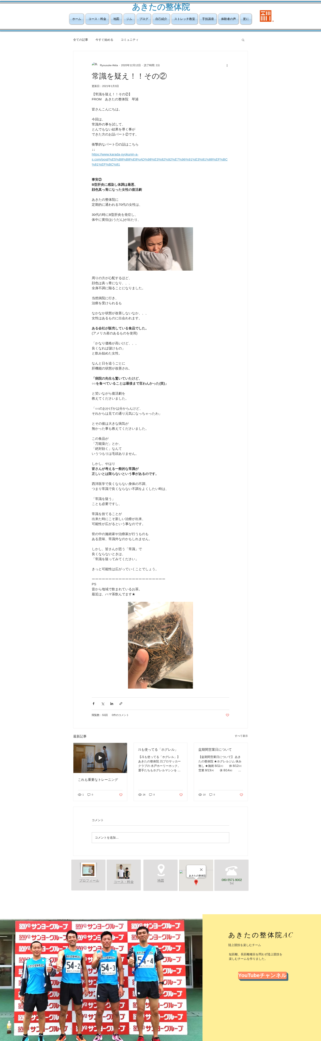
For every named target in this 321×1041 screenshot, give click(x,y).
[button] (243, 39)
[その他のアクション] (227, 65)
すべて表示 (241, 735)
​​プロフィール (89, 880)
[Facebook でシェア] (93, 703)
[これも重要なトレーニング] (100, 758)
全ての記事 (80, 39)
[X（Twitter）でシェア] (102, 703)
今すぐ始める (104, 39)
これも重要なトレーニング (98, 780)
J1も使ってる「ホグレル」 (158, 749)
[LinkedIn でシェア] (112, 703)
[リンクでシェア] (121, 703)
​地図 (160, 880)
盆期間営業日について (215, 749)
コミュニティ (130, 39)
